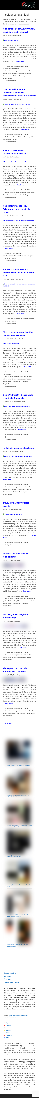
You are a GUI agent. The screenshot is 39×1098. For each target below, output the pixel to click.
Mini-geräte (8, 545)
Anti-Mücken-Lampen (12, 71)
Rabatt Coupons (25, 195)
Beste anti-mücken (26, 71)
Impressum (8, 976)
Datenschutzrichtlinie (11, 982)
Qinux (15, 139)
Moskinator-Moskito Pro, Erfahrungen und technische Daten (16, 209)
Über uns (7, 979)
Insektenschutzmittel (21, 66)
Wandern (31, 190)
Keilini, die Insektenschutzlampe (18, 448)
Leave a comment (10, 80)
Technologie (7, 374)
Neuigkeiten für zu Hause (11, 68)
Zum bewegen (28, 255)
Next (11, 723)
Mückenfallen (7, 73)
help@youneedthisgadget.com (18, 1015)
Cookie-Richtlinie (10, 973)
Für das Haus (9, 66)
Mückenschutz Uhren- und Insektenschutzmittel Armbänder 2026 (19, 272)
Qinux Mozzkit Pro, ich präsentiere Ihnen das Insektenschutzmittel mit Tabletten (19, 92)
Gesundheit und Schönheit (13, 253)
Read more (20, 61)
